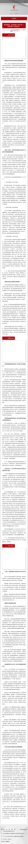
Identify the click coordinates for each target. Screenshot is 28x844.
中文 (11, 13)
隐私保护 (9, 839)
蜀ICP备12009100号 (19, 836)
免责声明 (5, 839)
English (16, 13)
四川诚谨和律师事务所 (15, 29)
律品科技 (7, 841)
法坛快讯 (14, 18)
